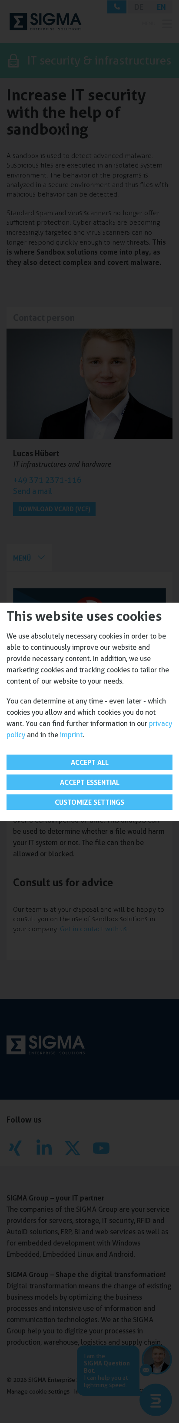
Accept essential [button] (89, 782)
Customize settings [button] (89, 802)
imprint (71, 735)
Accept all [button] (90, 762)
